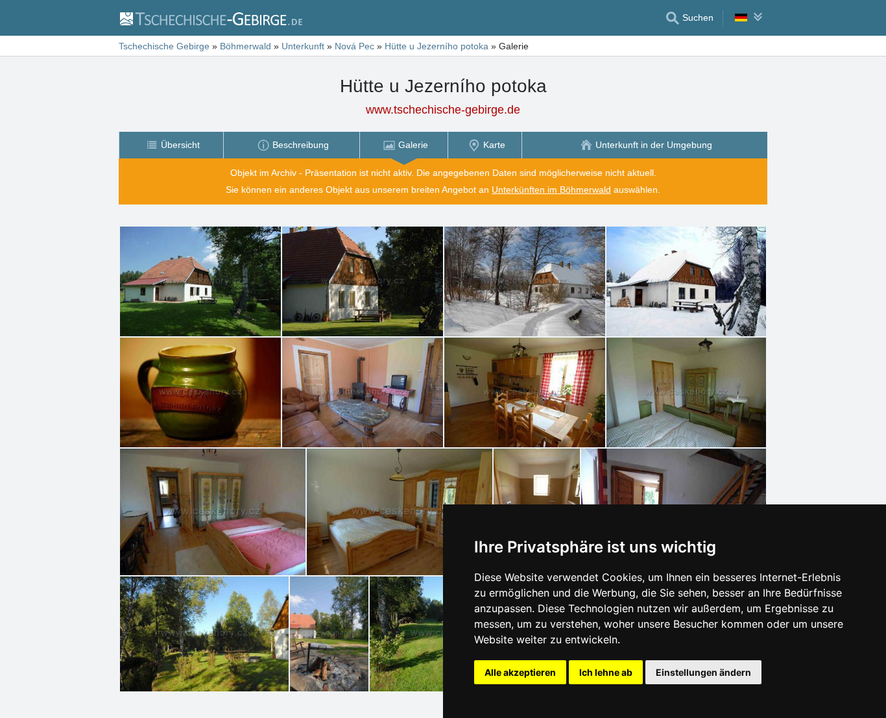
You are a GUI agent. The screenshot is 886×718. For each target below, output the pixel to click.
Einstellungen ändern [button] (703, 672)
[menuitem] (171, 145)
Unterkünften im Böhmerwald (551, 189)
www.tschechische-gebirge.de (443, 109)
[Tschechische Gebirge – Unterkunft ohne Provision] (210, 18)
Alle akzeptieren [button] (520, 672)
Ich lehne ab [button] (605, 672)
